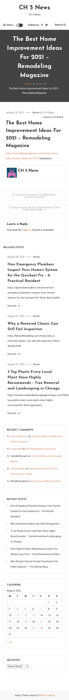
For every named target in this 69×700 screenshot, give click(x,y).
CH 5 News (34, 8)
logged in (26, 229)
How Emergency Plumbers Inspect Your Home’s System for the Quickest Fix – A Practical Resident (35, 511)
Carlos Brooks (18, 468)
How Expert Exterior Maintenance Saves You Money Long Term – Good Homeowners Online (35, 551)
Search (59, 24)
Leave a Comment (53, 117)
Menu (10, 24)
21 (41, 621)
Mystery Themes (46, 695)
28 (41, 628)
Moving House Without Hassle (44, 481)
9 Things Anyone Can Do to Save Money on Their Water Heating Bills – (34, 208)
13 (33, 615)
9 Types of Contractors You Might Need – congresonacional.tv (35, 195)
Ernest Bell (16, 449)
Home (35, 112)
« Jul (9, 642)
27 (33, 628)
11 (18, 615)
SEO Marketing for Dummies (40, 449)
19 (25, 621)
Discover (12, 305)
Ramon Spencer (19, 436)
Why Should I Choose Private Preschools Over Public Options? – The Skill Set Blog (34, 564)
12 (25, 615)
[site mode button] (19, 25)
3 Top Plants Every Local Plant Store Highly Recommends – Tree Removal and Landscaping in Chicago (36, 536)
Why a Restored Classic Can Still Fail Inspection (35, 523)
